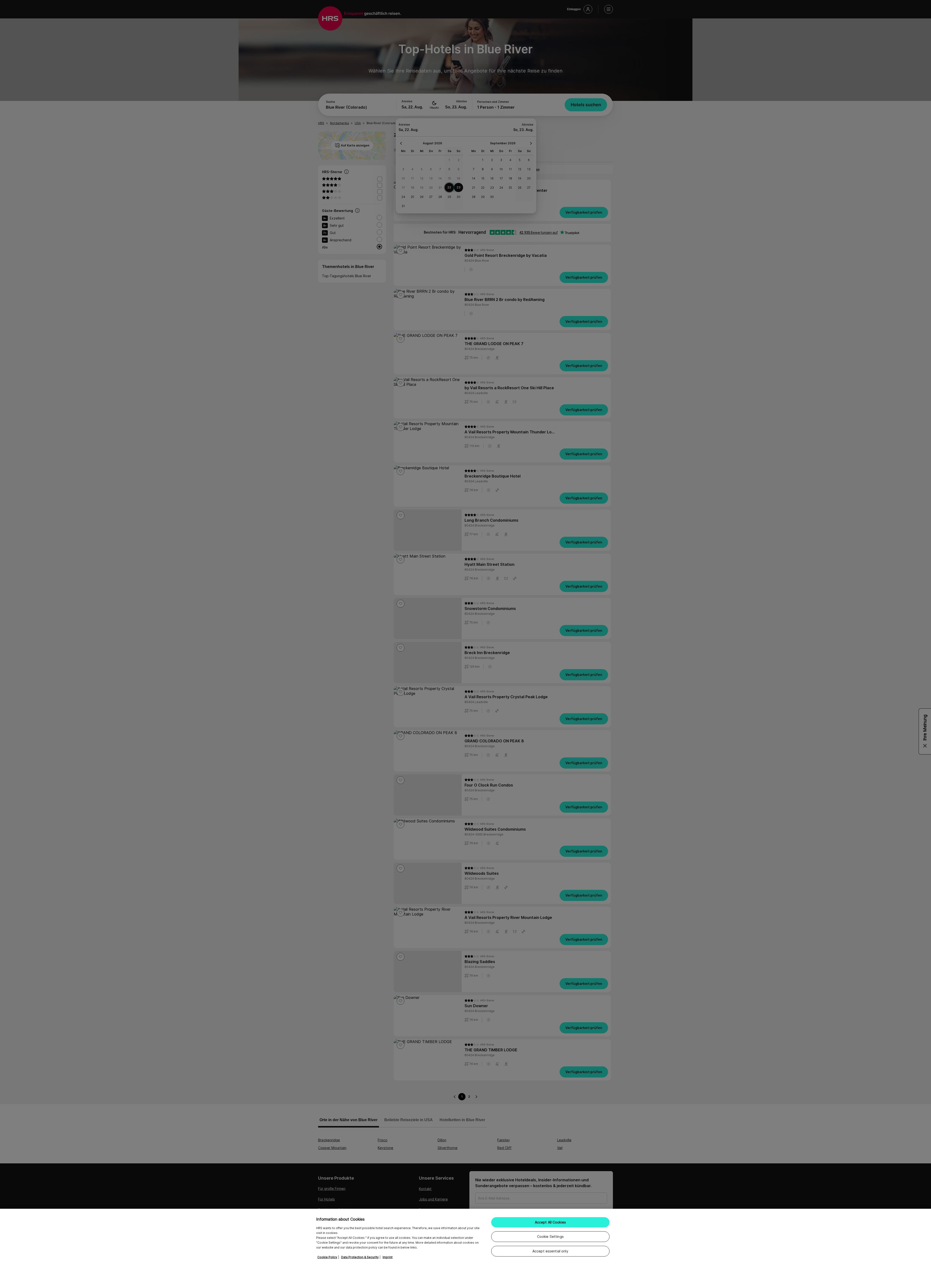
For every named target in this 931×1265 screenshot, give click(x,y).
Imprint (388, 1257)
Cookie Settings (550, 1236)
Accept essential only (550, 1251)
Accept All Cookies (550, 1222)
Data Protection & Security (360, 1257)
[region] (465, 1237)
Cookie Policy (327, 1257)
